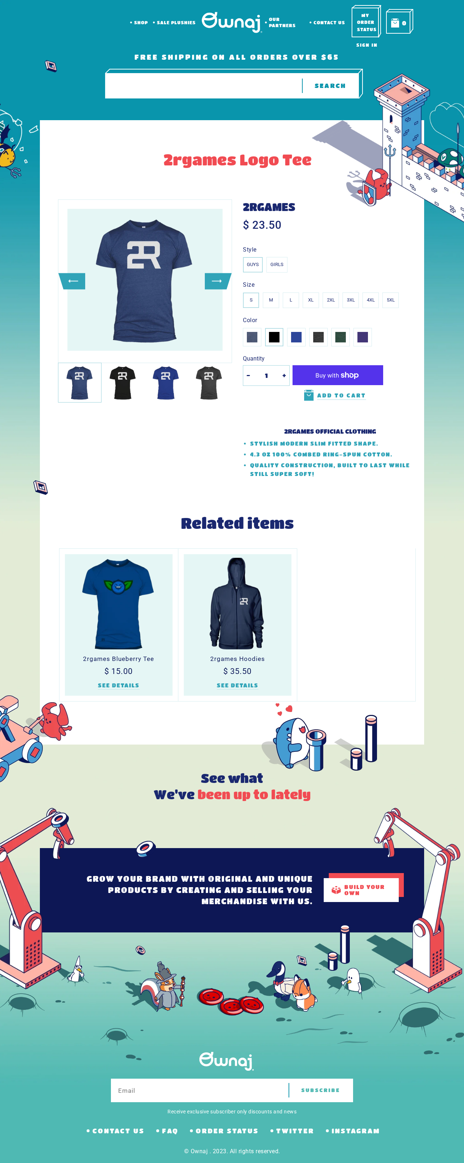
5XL (391, 300)
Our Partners (282, 22)
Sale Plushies (176, 22)
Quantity (254, 358)
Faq (170, 1130)
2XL (331, 300)
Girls (276, 264)
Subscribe (320, 1090)
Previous (71, 281)
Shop (141, 22)
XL (311, 300)
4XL (371, 300)
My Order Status (367, 22)
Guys (253, 264)
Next (218, 281)
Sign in (367, 44)
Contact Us (329, 22)
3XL (351, 300)
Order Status (227, 1130)
